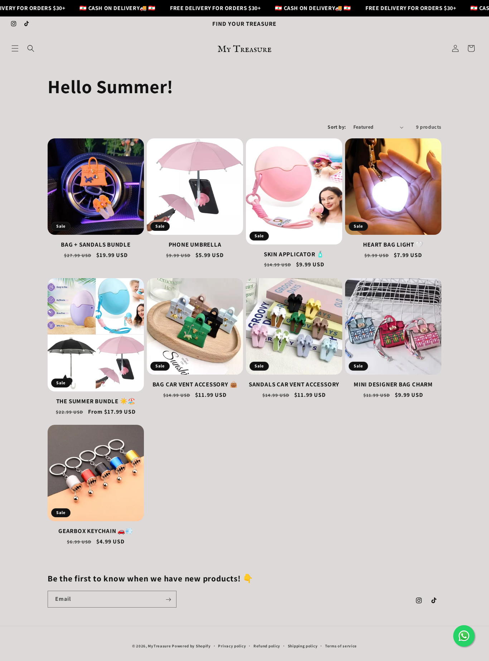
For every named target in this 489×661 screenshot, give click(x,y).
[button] (15, 48)
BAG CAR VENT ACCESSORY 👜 (195, 384)
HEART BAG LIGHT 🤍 (393, 244)
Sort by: (337, 127)
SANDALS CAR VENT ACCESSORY (294, 384)
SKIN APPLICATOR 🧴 (294, 254)
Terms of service (341, 645)
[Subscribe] (168, 599)
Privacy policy (232, 645)
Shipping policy (303, 645)
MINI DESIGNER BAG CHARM (393, 384)
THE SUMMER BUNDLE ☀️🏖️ (96, 401)
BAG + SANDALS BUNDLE (96, 244)
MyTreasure (159, 645)
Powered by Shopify (191, 645)
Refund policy (266, 645)
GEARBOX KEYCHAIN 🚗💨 (95, 531)
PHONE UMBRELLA (195, 244)
